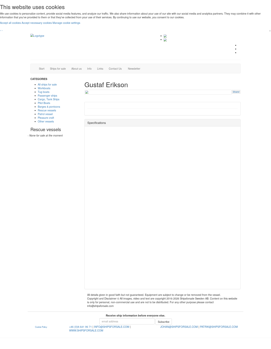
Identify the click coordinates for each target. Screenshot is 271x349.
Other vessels (46, 121)
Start (43, 68)
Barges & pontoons (49, 106)
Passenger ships (47, 95)
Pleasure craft (46, 117)
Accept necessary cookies (37, 23)
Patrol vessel (45, 114)
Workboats (44, 88)
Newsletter (135, 68)
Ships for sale (59, 68)
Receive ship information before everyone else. (135, 315)
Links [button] (100, 68)
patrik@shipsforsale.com (219, 327)
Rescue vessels (47, 110)
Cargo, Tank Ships (48, 99)
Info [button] (89, 68)
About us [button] (76, 68)
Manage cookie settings (66, 23)
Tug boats (43, 92)
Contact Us (116, 68)
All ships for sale (47, 84)
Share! (236, 91)
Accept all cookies (11, 23)
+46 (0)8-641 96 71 (80, 327)
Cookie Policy (41, 326)
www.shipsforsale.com (86, 330)
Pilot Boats (44, 103)
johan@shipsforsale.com (179, 327)
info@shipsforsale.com (111, 327)
